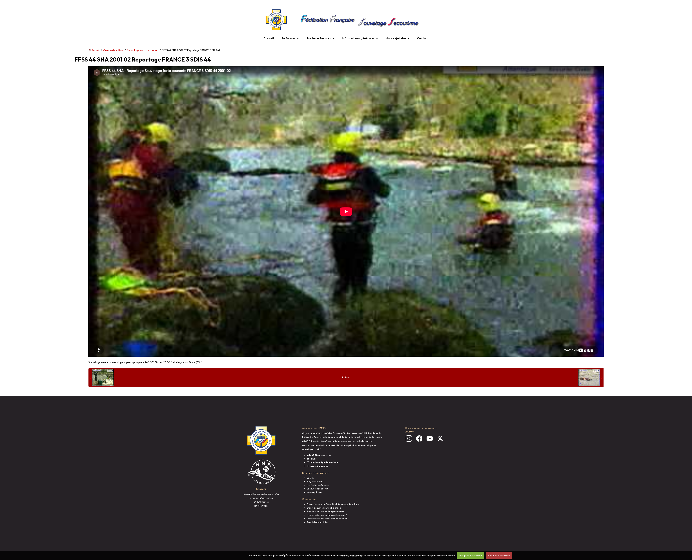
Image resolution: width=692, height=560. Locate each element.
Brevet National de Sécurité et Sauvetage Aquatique (333, 504)
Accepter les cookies (470, 555)
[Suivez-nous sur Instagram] (409, 438)
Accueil (268, 38)
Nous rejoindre (396, 38)
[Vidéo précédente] (101, 377)
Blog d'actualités (315, 481)
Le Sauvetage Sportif (317, 488)
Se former (288, 38)
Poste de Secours (319, 38)
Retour (346, 377)
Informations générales (358, 38)
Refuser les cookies (499, 555)
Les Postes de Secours (318, 485)
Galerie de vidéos (113, 50)
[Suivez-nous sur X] (440, 438)
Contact (423, 38)
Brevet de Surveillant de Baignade (324, 507)
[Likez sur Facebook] (419, 438)
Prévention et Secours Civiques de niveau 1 (328, 518)
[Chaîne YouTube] (430, 438)
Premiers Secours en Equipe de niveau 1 (326, 511)
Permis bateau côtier (317, 522)
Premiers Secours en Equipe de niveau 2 (327, 515)
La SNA (310, 477)
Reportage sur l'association (142, 50)
